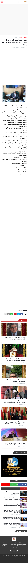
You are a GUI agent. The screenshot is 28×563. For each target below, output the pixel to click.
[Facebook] (21, 314)
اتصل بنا (11, 560)
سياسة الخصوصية (15, 559)
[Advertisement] (14, 19)
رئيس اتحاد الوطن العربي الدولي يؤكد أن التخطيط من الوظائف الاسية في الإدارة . (12, 498)
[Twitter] (18, 314)
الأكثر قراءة (23, 488)
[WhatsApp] (11, 314)
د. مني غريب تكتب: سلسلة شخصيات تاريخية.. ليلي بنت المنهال (11, 492)
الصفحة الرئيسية (23, 37)
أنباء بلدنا (13, 555)
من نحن (16, 560)
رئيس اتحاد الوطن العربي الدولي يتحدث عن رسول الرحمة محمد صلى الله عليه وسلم (11, 504)
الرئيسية (22, 559)
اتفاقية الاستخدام (7, 559)
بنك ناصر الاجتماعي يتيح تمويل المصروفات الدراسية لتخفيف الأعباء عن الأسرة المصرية (11, 518)
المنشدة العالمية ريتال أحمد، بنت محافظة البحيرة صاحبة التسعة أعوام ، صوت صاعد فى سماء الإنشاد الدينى (11, 525)
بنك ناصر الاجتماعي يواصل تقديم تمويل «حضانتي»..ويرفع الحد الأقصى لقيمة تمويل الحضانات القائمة (11, 511)
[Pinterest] (15, 314)
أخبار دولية (17, 37)
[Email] (8, 314)
